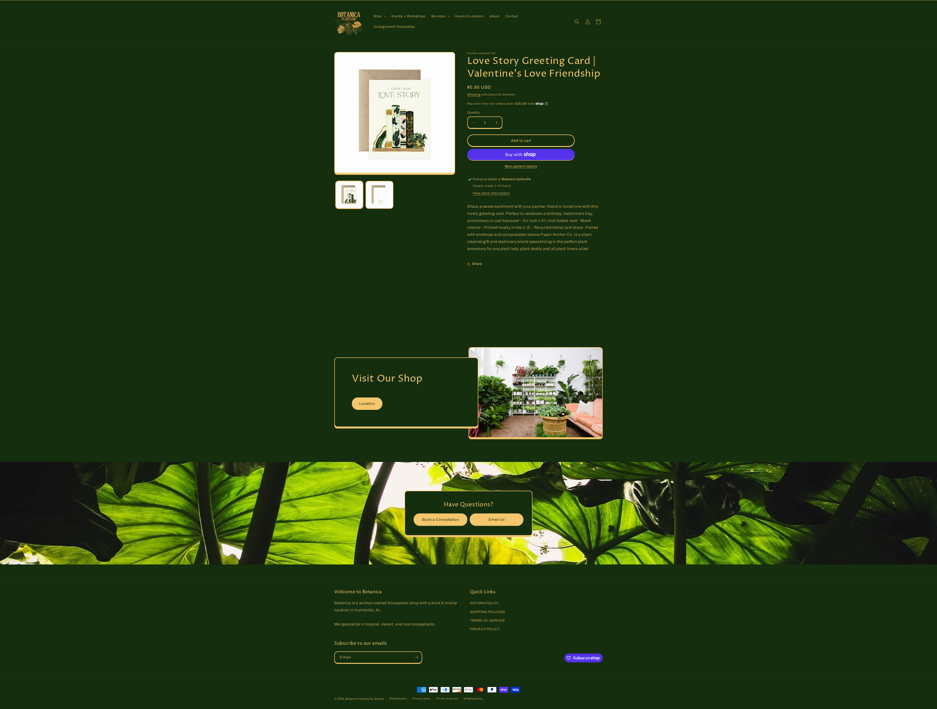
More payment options (521, 166)
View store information (491, 193)
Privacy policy (421, 698)
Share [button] (477, 264)
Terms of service (447, 698)
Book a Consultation (440, 519)
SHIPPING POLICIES (487, 612)
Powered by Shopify (371, 698)
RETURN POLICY (484, 603)
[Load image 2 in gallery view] (379, 195)
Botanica (351, 698)
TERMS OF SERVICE (487, 620)
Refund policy (398, 698)
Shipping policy (473, 698)
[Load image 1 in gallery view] (349, 195)
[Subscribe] (416, 657)
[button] (379, 16)
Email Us (497, 519)
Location (367, 404)
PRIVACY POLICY (485, 629)
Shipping (474, 94)
